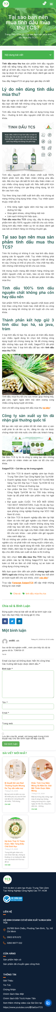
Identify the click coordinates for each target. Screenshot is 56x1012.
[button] (51, 4)
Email (5, 713)
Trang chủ (10, 34)
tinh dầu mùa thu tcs (36, 593)
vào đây (43, 577)
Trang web (7, 723)
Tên (5, 702)
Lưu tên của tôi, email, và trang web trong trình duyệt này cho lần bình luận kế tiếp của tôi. (25, 737)
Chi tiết (7, 804)
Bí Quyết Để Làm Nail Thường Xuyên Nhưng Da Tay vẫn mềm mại (15, 785)
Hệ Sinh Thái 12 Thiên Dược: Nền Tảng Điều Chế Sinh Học (15, 843)
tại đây (46, 408)
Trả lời (4, 654)
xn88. (12, 640)
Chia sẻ (20, 34)
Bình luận (7, 669)
